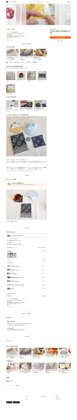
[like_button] (8, 40)
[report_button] (24, 32)
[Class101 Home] (7, 2)
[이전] (24, 310)
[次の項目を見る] (46, 97)
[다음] (29, 310)
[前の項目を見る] (44, 97)
